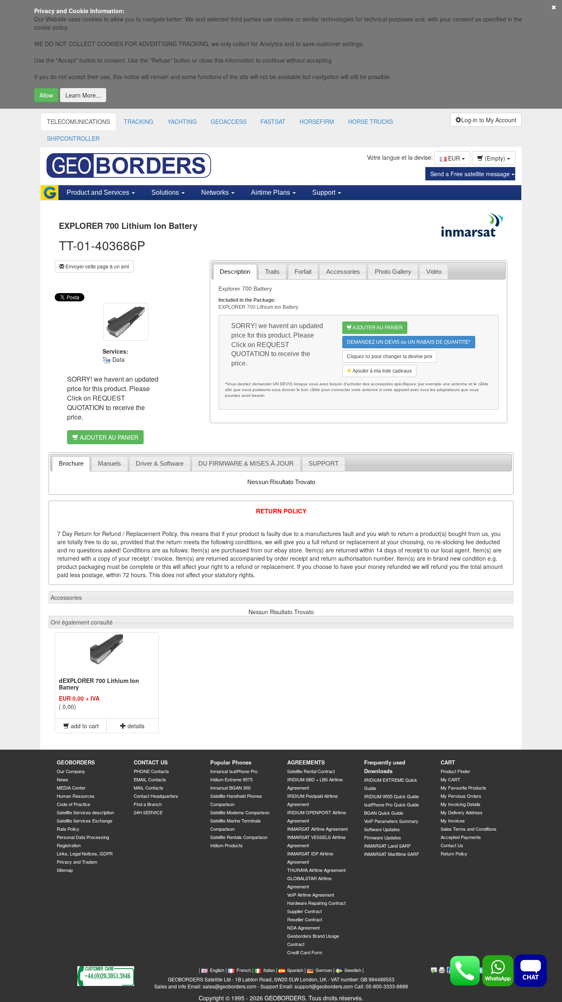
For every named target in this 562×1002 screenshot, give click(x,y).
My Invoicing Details (461, 804)
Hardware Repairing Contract (316, 902)
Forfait (303, 271)
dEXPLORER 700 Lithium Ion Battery (99, 683)
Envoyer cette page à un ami (96, 266)
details (135, 726)
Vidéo (433, 271)
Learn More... (83, 95)
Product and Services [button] (99, 192)
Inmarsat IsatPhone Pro (234, 771)
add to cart (84, 726)
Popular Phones (230, 762)
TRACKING (138, 121)
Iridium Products (226, 845)
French (244, 970)
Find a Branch (148, 804)
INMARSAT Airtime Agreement (317, 828)
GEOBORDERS (76, 762)
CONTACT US (151, 762)
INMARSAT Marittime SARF (391, 854)
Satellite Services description (85, 812)
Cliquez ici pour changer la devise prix (389, 356)
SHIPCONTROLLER (73, 138)
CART (448, 762)
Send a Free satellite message (470, 174)
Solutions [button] (166, 192)
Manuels (109, 463)
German (324, 970)
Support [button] (324, 192)
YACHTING (182, 121)
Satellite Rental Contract (311, 771)
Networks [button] (215, 192)
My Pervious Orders (461, 795)
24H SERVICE (148, 812)
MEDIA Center (71, 787)
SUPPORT (324, 463)
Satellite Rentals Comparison (238, 837)
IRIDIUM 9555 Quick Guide (391, 796)
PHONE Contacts (151, 771)
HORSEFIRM (317, 121)
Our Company (71, 771)
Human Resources (76, 795)
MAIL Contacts (148, 787)
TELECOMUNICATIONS (78, 121)
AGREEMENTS (306, 762)
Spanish (295, 970)
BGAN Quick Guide (383, 812)
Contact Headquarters (156, 795)
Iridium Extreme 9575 (231, 779)
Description (235, 271)
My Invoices (453, 820)
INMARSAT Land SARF (387, 845)
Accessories (343, 271)
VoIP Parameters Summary (391, 821)
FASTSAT (273, 121)
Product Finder (455, 771)
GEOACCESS (228, 121)
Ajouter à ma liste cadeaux (382, 371)
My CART (450, 779)
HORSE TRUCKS (370, 121)
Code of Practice (73, 804)
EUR (454, 158)
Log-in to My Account (488, 120)
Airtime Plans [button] (271, 192)
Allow (46, 95)
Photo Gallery (393, 271)
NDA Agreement (303, 927)
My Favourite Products (463, 787)
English (217, 970)
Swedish (352, 970)
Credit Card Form (304, 952)
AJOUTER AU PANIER (108, 437)
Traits (272, 271)
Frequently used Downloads (384, 766)
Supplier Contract (304, 911)
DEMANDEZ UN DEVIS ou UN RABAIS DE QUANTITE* (409, 342)
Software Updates (382, 829)
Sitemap (65, 870)
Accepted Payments (461, 837)
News (62, 779)
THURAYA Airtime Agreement (316, 870)
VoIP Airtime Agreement (310, 894)
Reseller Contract (304, 919)
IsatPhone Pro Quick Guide (391, 804)
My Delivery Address (462, 812)
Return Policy (454, 853)
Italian (269, 970)
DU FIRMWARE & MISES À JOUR (246, 463)
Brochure (71, 463)
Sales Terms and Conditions (469, 828)
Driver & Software (159, 463)
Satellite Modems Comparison (239, 812)
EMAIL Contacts (150, 779)
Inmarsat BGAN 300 (230, 787)
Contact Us (452, 845)
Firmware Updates (382, 837)
